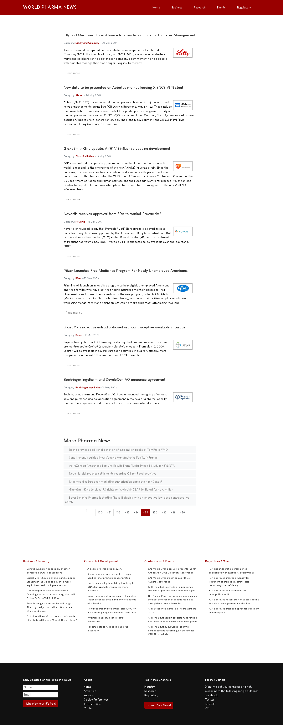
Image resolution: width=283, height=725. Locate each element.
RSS (207, 708)
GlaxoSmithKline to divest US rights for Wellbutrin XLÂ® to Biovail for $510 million (120, 489)
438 (173, 512)
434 (136, 512)
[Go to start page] (88, 510)
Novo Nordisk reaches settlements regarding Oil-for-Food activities (112, 473)
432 (118, 512)
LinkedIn (210, 704)
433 (127, 512)
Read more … (74, 73)
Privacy (88, 695)
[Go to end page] (194, 510)
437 (164, 512)
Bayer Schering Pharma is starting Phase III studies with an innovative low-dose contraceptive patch (127, 500)
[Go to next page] (189, 510)
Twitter (209, 699)
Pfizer (78, 278)
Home (87, 686)
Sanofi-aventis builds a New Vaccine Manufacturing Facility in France (112, 457)
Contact (89, 708)
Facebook (211, 695)
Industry (149, 686)
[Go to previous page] (93, 510)
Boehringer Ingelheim (87, 387)
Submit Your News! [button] (159, 705)
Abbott (79, 95)
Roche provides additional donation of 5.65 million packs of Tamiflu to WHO (118, 449)
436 (154, 512)
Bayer (78, 335)
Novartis (80, 221)
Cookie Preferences (96, 699)
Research (150, 690)
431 (109, 512)
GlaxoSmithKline (84, 156)
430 (100, 512)
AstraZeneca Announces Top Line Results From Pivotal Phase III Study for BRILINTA (121, 465)
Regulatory (151, 695)
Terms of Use (92, 704)
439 (182, 512)
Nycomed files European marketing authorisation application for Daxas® (115, 481)
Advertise (90, 690)
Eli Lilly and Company (87, 42)
